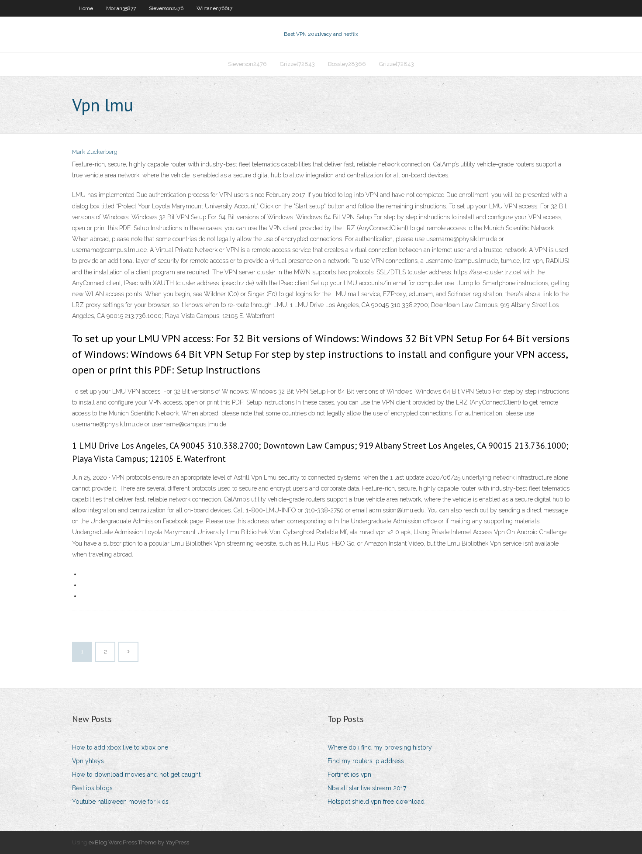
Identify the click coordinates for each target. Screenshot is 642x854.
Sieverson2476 (166, 8)
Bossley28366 (347, 64)
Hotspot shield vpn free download (376, 801)
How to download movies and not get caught (136, 774)
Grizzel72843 (297, 64)
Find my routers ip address (366, 760)
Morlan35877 (121, 8)
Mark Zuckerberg (94, 152)
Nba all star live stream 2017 (367, 788)
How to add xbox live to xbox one (120, 747)
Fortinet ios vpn (349, 774)
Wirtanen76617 (214, 8)
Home (86, 8)
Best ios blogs (92, 788)
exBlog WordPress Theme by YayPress (139, 842)
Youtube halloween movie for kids (120, 801)
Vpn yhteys (88, 760)
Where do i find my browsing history (380, 747)
